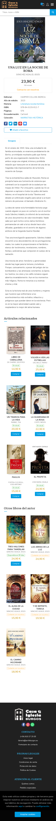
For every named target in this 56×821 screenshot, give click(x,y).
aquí (20, 806)
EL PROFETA (40, 477)
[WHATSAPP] (32, 725)
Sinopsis (12, 141)
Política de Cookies (28, 770)
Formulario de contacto (28, 744)
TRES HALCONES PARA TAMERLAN (16, 548)
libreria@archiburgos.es (28, 740)
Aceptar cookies (27, 814)
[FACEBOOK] (24, 725)
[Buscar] (53, 12)
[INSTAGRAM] (28, 725)
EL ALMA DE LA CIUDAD (16, 607)
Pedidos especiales (28, 788)
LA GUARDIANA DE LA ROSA (40, 418)
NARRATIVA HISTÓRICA (32, 117)
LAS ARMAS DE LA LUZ (40, 548)
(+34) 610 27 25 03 (28, 736)
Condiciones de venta (28, 762)
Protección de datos (28, 766)
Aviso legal (28, 758)
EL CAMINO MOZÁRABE (16, 661)
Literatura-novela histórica (32, 104)
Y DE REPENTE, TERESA (40, 607)
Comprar (16, 374)
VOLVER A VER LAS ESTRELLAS (40, 358)
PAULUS (16, 477)
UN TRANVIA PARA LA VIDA (16, 418)
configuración (42, 806)
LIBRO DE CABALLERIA (16, 358)
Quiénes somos (28, 783)
